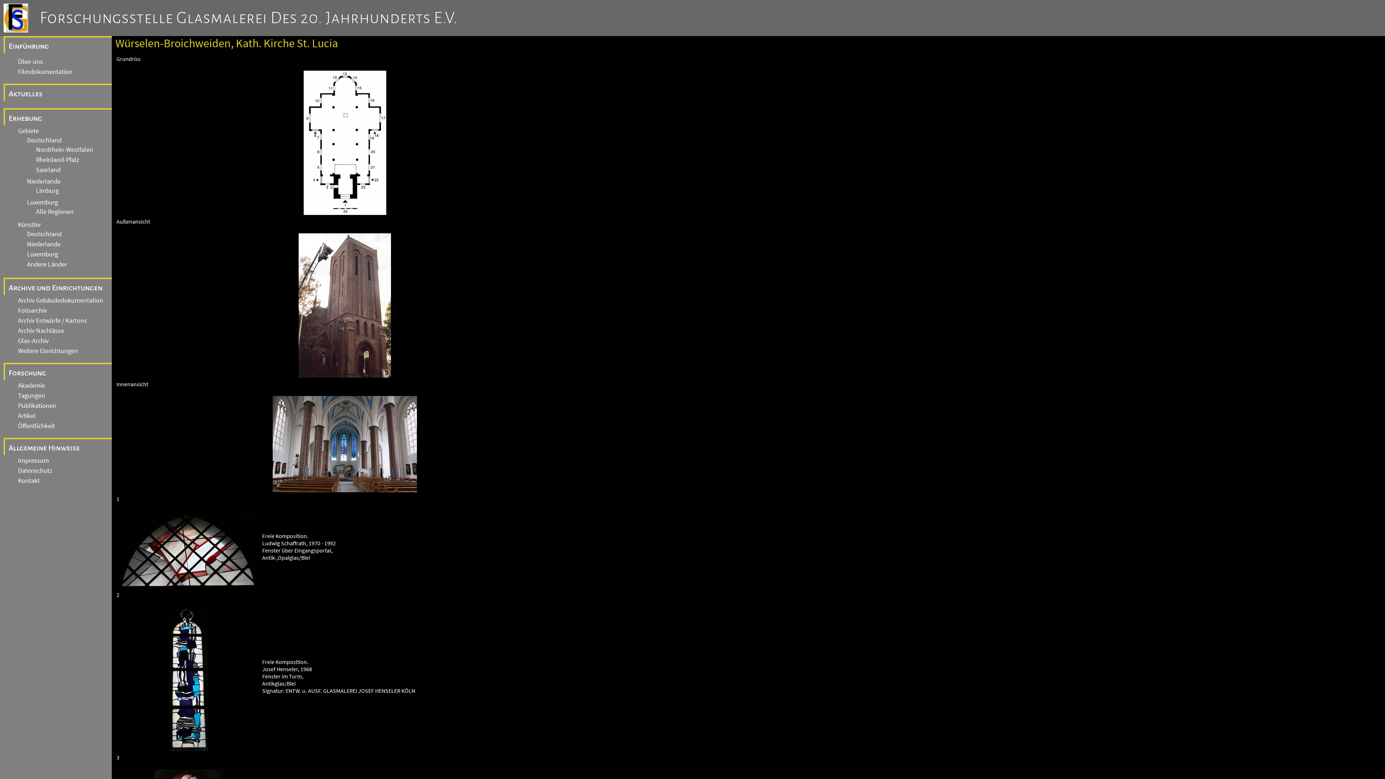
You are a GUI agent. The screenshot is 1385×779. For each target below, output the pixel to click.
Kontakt (29, 481)
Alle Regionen (55, 212)
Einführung (29, 46)
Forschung (27, 373)
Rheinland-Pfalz (57, 160)
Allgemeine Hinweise (44, 448)
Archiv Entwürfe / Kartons (52, 321)
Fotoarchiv (32, 310)
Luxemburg (42, 202)
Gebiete (28, 131)
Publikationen (37, 406)
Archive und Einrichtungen (55, 288)
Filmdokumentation (45, 72)
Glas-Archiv (33, 341)
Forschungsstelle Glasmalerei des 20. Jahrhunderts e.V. (249, 18)
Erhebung (25, 118)
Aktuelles (26, 94)
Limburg (47, 191)
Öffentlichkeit (36, 426)
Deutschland (44, 140)
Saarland (48, 170)
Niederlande (44, 181)
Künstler (29, 225)
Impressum (33, 461)
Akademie (31, 386)
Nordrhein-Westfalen (64, 150)
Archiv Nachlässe (41, 331)
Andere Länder (47, 264)
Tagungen (31, 396)
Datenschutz (35, 471)
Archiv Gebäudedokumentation (60, 300)
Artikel (27, 416)
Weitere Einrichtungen (48, 351)
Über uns (30, 62)
